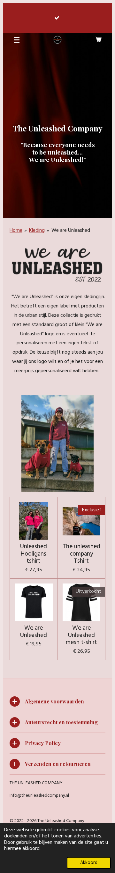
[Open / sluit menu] (17, 39)
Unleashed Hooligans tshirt (33, 554)
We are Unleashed (70, 230)
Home (16, 230)
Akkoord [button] (88, 863)
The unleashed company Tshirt (81, 554)
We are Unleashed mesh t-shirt (81, 635)
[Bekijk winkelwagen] (98, 39)
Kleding (37, 230)
